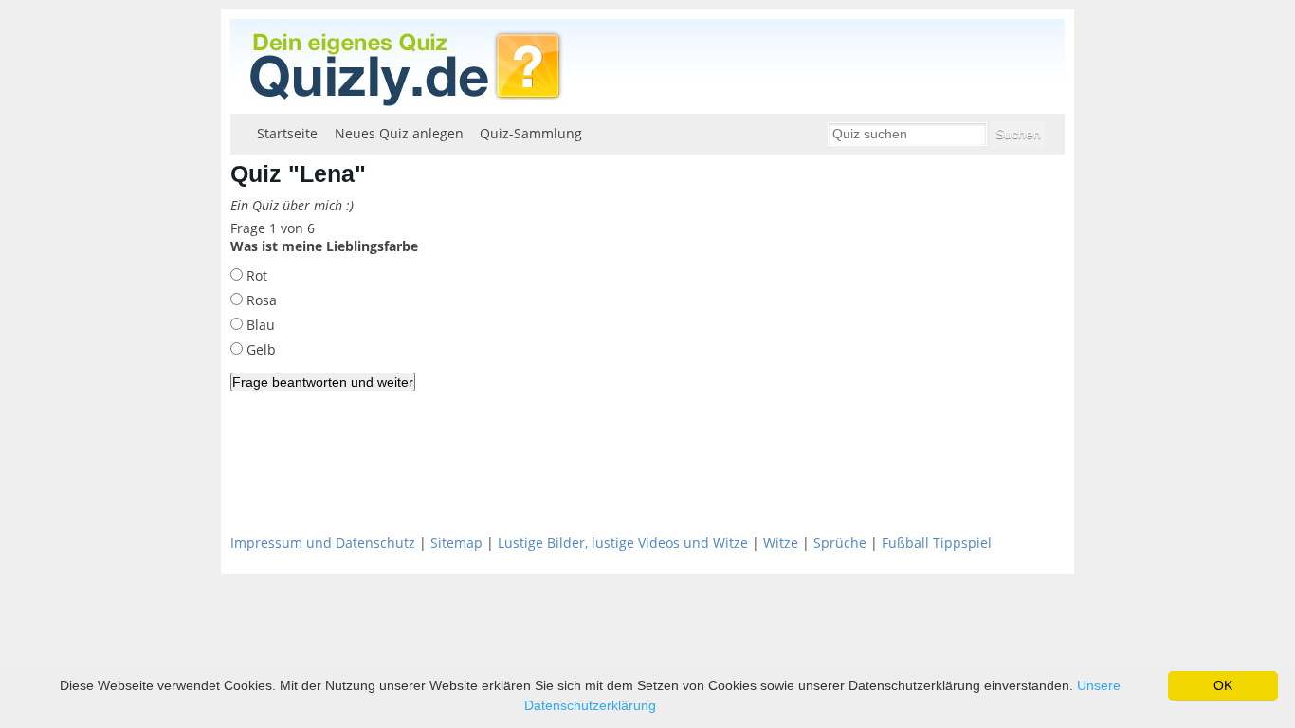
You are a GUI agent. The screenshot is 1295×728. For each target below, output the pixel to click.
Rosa (260, 300)
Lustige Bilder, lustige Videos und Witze (623, 543)
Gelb (259, 349)
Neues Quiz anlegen (399, 133)
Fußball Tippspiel (937, 543)
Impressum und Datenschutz (322, 543)
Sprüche (839, 543)
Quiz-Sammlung (531, 133)
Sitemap (456, 543)
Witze (780, 543)
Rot (255, 275)
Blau (259, 325)
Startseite (287, 133)
